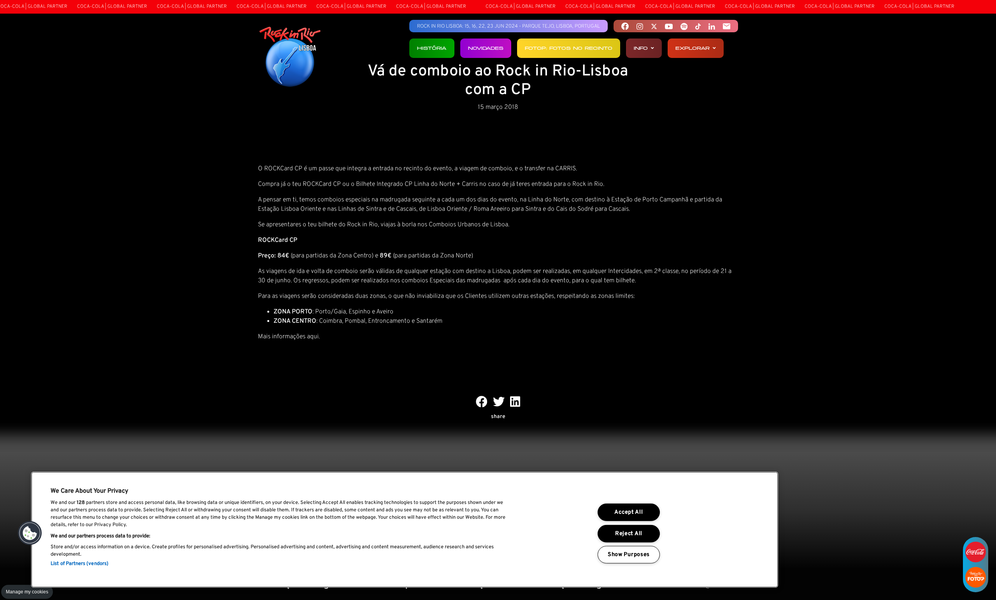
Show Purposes (629, 554)
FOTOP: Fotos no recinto (568, 48)
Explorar (692, 48)
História (432, 48)
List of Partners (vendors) (80, 564)
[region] (404, 530)
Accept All (628, 512)
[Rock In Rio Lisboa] (290, 57)
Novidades (485, 48)
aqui (313, 337)
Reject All (628, 533)
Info (641, 48)
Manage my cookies (27, 592)
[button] (30, 533)
